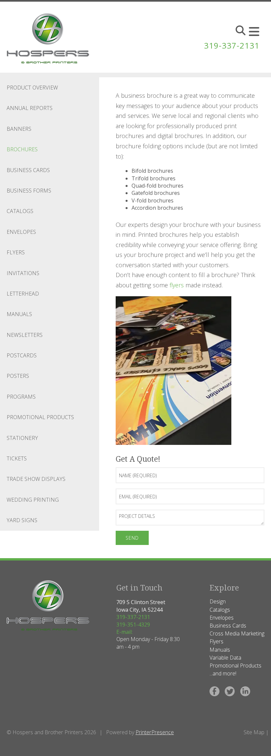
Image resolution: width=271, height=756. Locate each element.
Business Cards (28, 170)
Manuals (19, 314)
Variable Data (225, 657)
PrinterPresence (155, 732)
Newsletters (25, 335)
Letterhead (23, 293)
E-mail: (124, 631)
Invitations (23, 273)
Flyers (16, 252)
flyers (177, 285)
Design (218, 601)
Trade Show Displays (36, 479)
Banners (19, 128)
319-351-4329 (133, 624)
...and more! (223, 673)
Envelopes (21, 231)
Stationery (22, 438)
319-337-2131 (231, 45)
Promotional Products (40, 417)
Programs (21, 396)
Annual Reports (30, 108)
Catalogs (20, 211)
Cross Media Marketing (237, 633)
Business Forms (29, 190)
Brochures (22, 149)
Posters (18, 375)
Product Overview (32, 87)
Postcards (22, 355)
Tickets (17, 458)
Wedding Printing (33, 499)
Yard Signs (22, 520)
